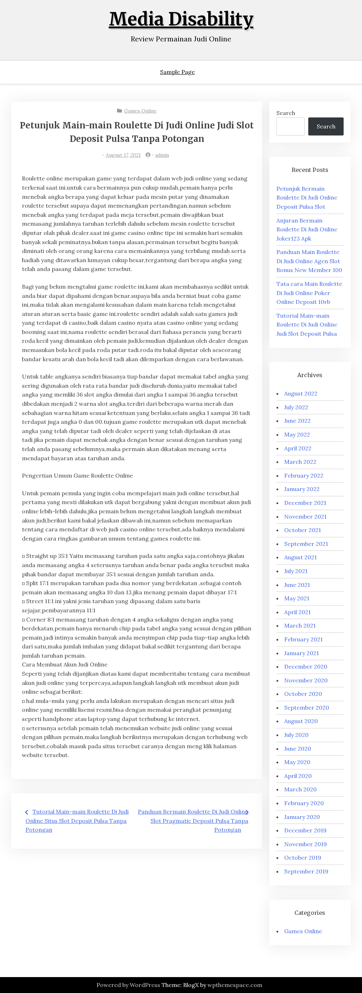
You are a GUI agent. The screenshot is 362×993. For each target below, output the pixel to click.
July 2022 (296, 407)
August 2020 (301, 720)
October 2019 (302, 857)
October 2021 (302, 529)
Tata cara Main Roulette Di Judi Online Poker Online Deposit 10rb (309, 292)
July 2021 (296, 571)
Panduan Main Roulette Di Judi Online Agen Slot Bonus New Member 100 (309, 260)
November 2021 (305, 516)
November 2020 (306, 680)
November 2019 (305, 844)
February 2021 (303, 639)
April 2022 (297, 448)
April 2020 (298, 775)
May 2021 (296, 598)
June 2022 (297, 420)
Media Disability (181, 19)
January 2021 (301, 653)
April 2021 (297, 612)
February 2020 (304, 803)
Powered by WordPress (128, 984)
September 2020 (306, 707)
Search (285, 112)
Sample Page (177, 71)
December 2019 (305, 830)
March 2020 (300, 789)
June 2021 (297, 584)
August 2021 (300, 557)
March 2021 (300, 625)
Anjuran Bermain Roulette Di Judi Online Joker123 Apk (306, 229)
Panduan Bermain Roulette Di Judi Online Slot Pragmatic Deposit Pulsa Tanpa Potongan (193, 820)
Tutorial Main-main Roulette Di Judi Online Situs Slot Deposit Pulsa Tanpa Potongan (77, 820)
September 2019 (306, 871)
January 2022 (302, 488)
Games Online (140, 111)
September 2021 (306, 543)
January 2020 (302, 816)
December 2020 (305, 666)
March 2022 (300, 461)
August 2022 (300, 393)
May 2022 (297, 434)
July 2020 (296, 734)
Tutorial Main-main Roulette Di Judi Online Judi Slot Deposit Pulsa (306, 324)
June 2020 (297, 748)
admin (162, 155)
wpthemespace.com (235, 984)
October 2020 (303, 693)
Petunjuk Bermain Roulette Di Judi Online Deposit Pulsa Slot (306, 197)
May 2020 (297, 762)
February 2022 (303, 475)
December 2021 (305, 502)
